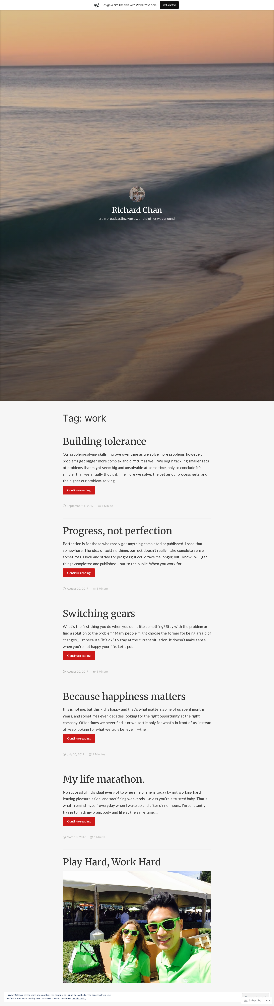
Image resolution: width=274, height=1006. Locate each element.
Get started (169, 4)
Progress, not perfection (117, 531)
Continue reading (77, 491)
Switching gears (99, 614)
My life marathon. (103, 779)
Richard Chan (137, 210)
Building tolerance (104, 441)
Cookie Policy (79, 998)
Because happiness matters (124, 696)
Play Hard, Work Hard (112, 862)
